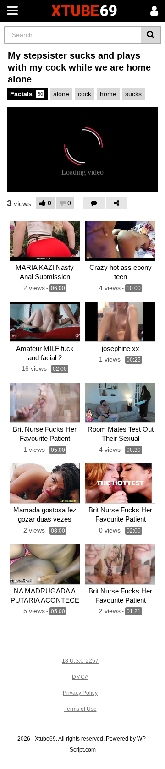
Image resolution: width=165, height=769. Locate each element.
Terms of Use (80, 709)
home (108, 94)
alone (61, 94)
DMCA (80, 677)
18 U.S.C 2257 (80, 661)
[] (151, 35)
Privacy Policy (80, 693)
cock (84, 94)
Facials (26, 94)
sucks (133, 94)
